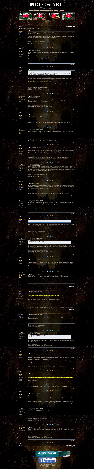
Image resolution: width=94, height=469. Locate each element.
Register (53, 22)
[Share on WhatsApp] (52, 47)
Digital (24, 24)
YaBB (41, 464)
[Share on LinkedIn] (49, 47)
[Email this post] (50, 47)
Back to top (21, 48)
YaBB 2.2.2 (50, 463)
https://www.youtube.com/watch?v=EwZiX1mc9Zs (36, 381)
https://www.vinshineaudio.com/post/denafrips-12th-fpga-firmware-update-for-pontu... (41, 99)
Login (50, 22)
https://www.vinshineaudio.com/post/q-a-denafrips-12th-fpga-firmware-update (40, 81)
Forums (20, 24)
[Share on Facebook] (47, 47)
